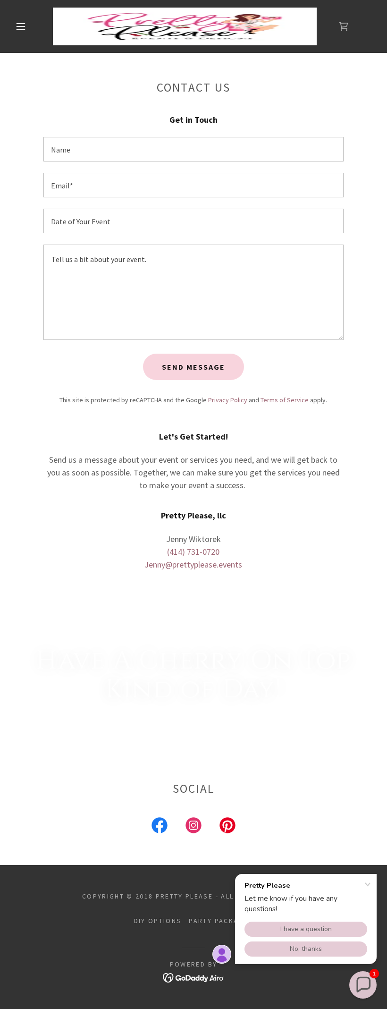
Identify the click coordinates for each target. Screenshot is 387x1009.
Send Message (193, 367)
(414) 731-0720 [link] (193, 551)
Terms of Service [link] (285, 400)
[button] (20, 26)
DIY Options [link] (158, 920)
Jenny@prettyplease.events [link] (193, 564)
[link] (185, 26)
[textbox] (193, 149)
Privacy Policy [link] (227, 400)
